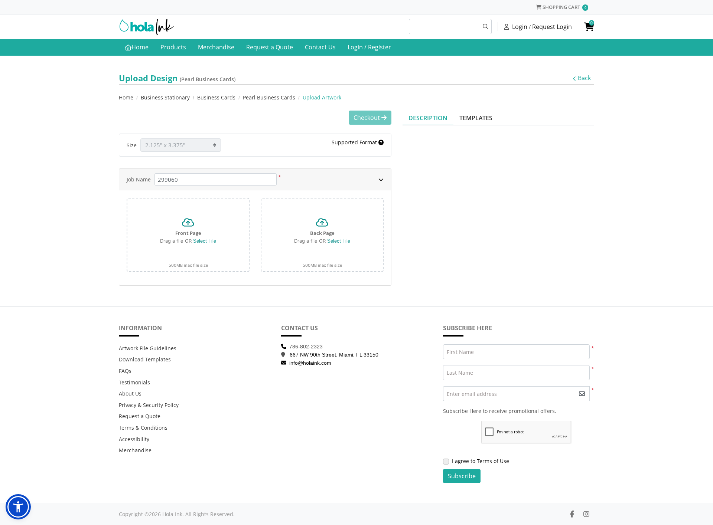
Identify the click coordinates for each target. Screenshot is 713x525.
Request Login (552, 27)
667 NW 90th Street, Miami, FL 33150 (334, 355)
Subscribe (462, 476)
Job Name (139, 179)
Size (132, 145)
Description (427, 118)
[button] (18, 507)
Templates (475, 118)
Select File (204, 241)
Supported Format (355, 142)
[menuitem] (136, 47)
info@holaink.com (310, 363)
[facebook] (572, 513)
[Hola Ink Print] (147, 26)
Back (584, 78)
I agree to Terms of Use (480, 461)
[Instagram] (586, 513)
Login (519, 27)
